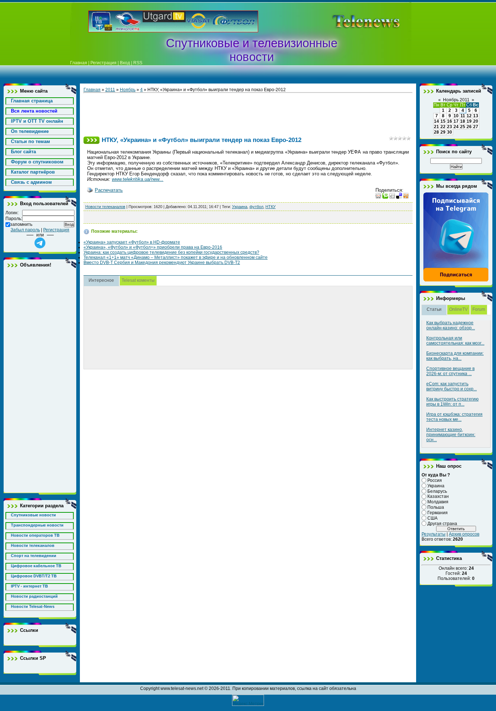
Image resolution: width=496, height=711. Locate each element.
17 (456, 121)
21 (436, 126)
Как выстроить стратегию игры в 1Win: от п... (452, 402)
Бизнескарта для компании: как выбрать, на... (455, 356)
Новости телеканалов (105, 206)
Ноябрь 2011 (456, 99)
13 (475, 115)
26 (469, 126)
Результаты (434, 534)
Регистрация (103, 62)
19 (469, 121)
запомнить (21, 224)
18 (462, 121)
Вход (125, 62)
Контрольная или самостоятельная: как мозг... (455, 341)
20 (475, 121)
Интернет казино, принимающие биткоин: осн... (450, 434)
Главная (78, 62)
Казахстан (438, 496)
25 (462, 126)
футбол (256, 206)
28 (436, 132)
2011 (110, 89)
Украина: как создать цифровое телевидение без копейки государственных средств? (171, 252)
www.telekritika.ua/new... (137, 179)
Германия (437, 512)
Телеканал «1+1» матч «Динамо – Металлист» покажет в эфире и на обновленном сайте (176, 257)
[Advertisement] (355, 21)
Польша (435, 507)
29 (443, 132)
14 (436, 121)
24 (456, 126)
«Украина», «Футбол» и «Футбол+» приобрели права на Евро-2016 (153, 247)
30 (449, 132)
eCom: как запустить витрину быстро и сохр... (451, 386)
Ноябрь (127, 89)
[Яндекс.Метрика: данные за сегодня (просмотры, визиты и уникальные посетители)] (248, 700)
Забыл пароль (25, 229)
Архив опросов (464, 534)
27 (475, 126)
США (432, 518)
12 (469, 115)
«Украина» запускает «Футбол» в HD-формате (132, 242)
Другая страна (442, 523)
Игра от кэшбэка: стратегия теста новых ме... (454, 417)
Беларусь (437, 490)
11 (462, 115)
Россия (434, 480)
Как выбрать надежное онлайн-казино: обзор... (450, 325)
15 (443, 121)
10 (456, 115)
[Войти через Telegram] (39, 242)
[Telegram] (456, 280)
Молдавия (437, 501)
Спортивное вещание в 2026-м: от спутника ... (450, 371)
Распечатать (109, 190)
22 (443, 126)
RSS (137, 62)
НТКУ (270, 206)
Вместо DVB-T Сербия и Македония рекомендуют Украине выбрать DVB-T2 (162, 262)
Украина (239, 206)
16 (449, 121)
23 (449, 126)
